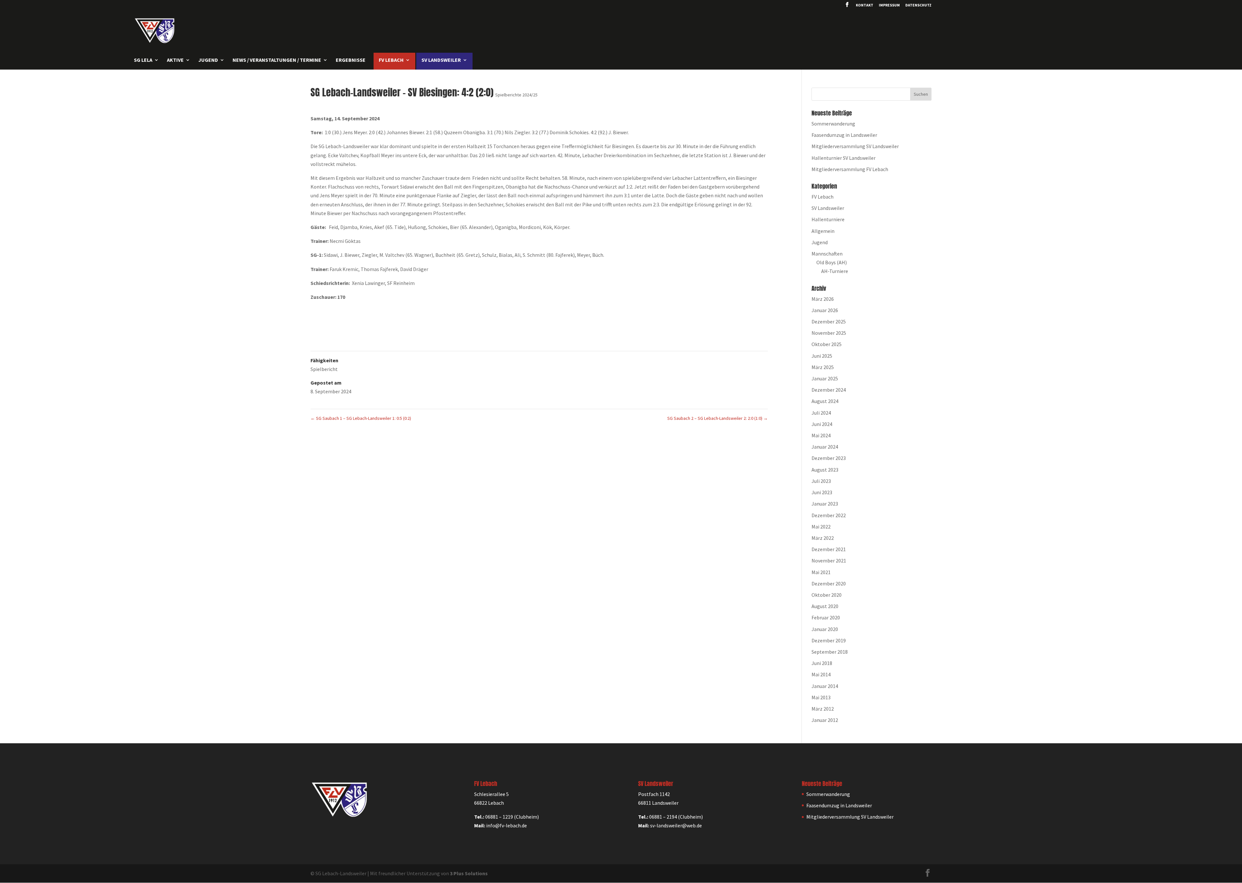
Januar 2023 (825, 503)
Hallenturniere (828, 219)
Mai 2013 (821, 697)
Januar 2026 (825, 310)
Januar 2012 (825, 720)
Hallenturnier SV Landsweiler (844, 158)
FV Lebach (822, 196)
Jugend (820, 242)
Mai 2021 (821, 572)
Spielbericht (324, 369)
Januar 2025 (825, 378)
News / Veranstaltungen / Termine (277, 60)
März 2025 (823, 367)
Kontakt (864, 5)
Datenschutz (918, 5)
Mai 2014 (821, 674)
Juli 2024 (821, 412)
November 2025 (829, 333)
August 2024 (825, 401)
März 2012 (823, 708)
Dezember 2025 (829, 321)
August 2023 (825, 469)
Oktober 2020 (827, 595)
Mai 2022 (821, 526)
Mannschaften (827, 253)
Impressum (889, 5)
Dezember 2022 (829, 515)
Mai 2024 (821, 435)
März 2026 (823, 299)
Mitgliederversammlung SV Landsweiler (855, 146)
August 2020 (825, 606)
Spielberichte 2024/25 (516, 95)
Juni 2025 (822, 356)
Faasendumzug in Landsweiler (844, 135)
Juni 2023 (822, 492)
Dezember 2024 (829, 390)
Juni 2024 (822, 424)
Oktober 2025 (827, 344)
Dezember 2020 (829, 583)
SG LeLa (143, 60)
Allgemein (823, 231)
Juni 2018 (822, 663)
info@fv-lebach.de (506, 825)
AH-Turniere (834, 271)
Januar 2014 (825, 686)
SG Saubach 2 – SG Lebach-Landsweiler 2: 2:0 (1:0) (717, 418)
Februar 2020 (826, 617)
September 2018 (830, 652)
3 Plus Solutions (469, 873)
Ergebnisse (350, 60)
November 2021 (829, 560)
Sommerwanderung (833, 123)
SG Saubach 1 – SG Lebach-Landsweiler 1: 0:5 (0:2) (360, 418)
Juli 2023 (821, 481)
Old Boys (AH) (831, 262)
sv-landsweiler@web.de (676, 825)
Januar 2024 (825, 446)
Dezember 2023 (829, 458)
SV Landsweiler (828, 208)
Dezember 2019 (829, 640)
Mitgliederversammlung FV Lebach (850, 169)
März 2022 (823, 538)
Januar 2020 (825, 629)
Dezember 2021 (829, 549)
